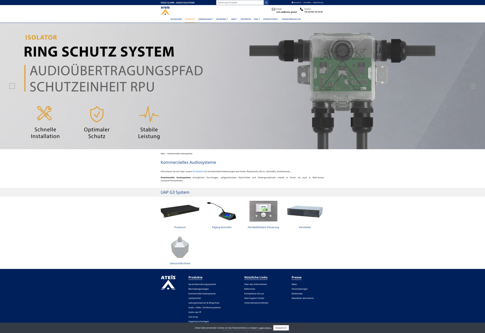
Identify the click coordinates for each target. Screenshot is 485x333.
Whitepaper (246, 19)
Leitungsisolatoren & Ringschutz (204, 302)
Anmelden (307, 2)
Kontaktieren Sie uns (291, 19)
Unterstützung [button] (270, 19)
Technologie (176, 19)
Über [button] (256, 19)
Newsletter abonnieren (303, 298)
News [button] (233, 19)
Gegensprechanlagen (198, 321)
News (294, 284)
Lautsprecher (194, 298)
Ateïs (163, 153)
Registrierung (318, 2)
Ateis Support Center (254, 298)
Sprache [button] (296, 2)
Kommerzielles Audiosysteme (179, 153)
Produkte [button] (189, 19)
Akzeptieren (281, 327)
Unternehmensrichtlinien (256, 302)
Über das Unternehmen (255, 284)
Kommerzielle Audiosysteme (202, 293)
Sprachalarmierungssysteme (202, 284)
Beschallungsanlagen (198, 289)
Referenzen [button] (221, 19)
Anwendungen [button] (204, 19)
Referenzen (249, 289)
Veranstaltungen (300, 289)
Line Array (193, 316)
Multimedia (297, 293)
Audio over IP (194, 312)
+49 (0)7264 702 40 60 (313, 12)
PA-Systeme (198, 171)
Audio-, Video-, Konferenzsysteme (204, 307)
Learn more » (265, 327)
